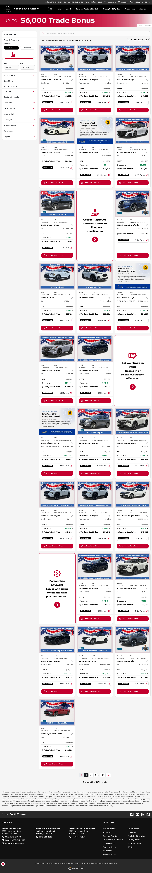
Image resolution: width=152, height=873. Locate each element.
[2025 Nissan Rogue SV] (95, 130)
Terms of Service (110, 847)
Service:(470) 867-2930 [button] (15, 840)
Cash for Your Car (110, 836)
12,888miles (143, 301)
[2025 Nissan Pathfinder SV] (132, 203)
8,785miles (68, 228)
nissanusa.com (109, 854)
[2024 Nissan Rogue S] (95, 421)
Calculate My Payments (113, 840)
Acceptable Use (134, 843)
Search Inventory (51, 9)
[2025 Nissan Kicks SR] (132, 639)
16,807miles (105, 156)
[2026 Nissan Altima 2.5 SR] (132, 130)
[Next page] (108, 775)
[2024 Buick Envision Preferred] (57, 58)
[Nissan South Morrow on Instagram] (142, 814)
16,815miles (68, 301)
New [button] (59, 9)
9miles (145, 446)
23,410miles (67, 156)
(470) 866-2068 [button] (45, 837)
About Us (107, 832)
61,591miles (68, 737)
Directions (132, 832)
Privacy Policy (134, 840)
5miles (145, 156)
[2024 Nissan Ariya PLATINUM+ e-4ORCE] (132, 276)
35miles (69, 374)
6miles (107, 83)
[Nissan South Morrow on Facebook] (131, 814)
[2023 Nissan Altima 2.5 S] (57, 130)
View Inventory (109, 829)
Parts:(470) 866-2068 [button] (14, 843)
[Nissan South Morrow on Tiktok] (147, 814)
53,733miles (143, 519)
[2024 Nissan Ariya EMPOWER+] (95, 639)
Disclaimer (107, 851)
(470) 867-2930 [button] (79, 837)
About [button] (143, 9)
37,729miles (143, 228)
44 (103, 775)
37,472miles (68, 446)
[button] (110, 2)
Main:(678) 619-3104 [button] (13, 837)
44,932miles (105, 301)
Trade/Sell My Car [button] (111, 9)
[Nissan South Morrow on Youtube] (136, 814)
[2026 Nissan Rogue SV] (57, 348)
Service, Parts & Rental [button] (87, 9)
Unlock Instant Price (54, 110)
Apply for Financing (136, 836)
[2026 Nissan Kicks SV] (57, 203)
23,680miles (105, 664)
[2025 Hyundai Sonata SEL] (57, 712)
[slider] (3, 58)
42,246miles (67, 83)
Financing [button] (130, 9)
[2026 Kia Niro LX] (57, 276)
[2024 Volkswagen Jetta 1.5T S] (132, 494)
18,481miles (143, 664)
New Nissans (133, 829)
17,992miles (106, 446)
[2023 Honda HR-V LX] (95, 276)
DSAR (130, 847)
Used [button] (68, 9)
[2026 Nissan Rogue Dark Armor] (95, 58)
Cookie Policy (108, 843)
